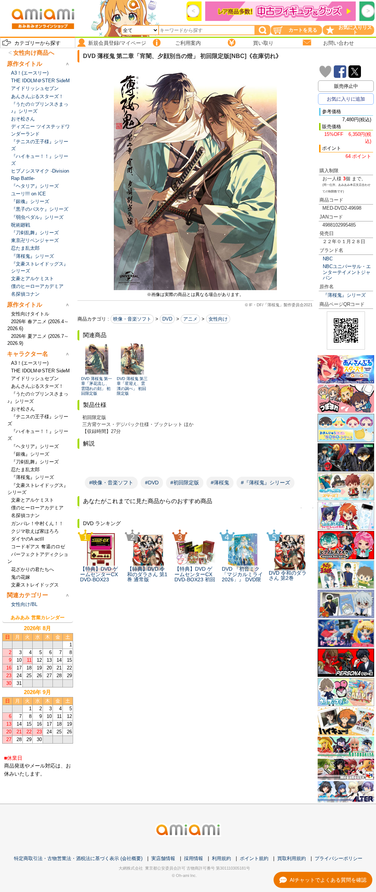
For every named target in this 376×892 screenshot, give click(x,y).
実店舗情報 (163, 858)
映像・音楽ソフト (132, 319)
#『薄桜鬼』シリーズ (265, 482)
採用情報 (193, 858)
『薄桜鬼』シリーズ (344, 295)
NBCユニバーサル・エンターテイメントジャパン (347, 272)
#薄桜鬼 (220, 482)
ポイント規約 (254, 858)
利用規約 (221, 858)
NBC (328, 258)
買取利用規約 (291, 858)
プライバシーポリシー (338, 858)
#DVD (152, 482)
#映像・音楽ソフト (111, 482)
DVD (167, 319)
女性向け (218, 319)
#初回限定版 (184, 482)
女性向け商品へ (33, 53)
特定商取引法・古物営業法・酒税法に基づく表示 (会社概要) (78, 858)
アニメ (190, 319)
